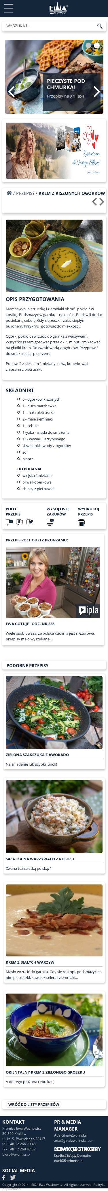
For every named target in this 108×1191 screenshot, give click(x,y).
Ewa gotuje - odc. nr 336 (30, 623)
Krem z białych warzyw (30, 962)
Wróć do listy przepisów (33, 1104)
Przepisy (25, 193)
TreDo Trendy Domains (73, 1155)
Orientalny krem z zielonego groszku (45, 1072)
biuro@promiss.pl (16, 1154)
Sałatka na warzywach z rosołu (40, 858)
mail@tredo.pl (65, 1160)
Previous (11, 91)
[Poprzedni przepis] (95, 203)
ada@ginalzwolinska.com (74, 1140)
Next (97, 91)
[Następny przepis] (102, 203)
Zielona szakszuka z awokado (37, 754)
